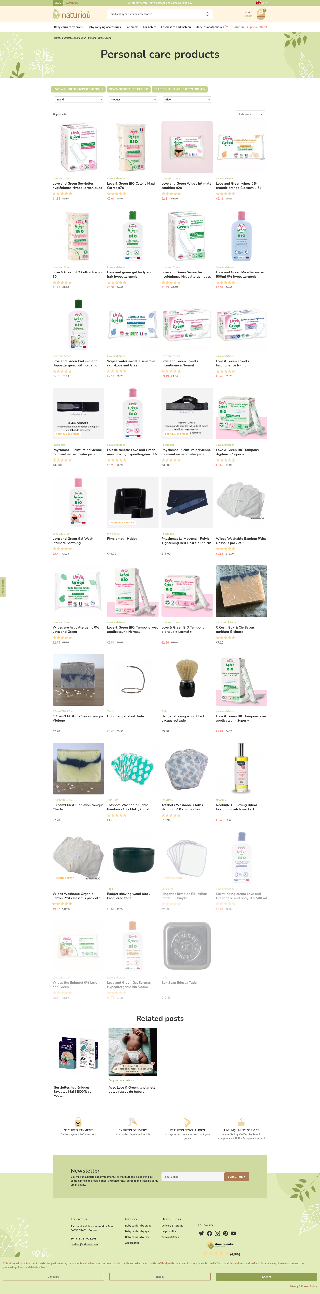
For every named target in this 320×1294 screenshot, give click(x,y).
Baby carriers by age (137, 1231)
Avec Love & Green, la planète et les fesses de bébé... (132, 1090)
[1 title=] (52, 193)
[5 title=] (61, 193)
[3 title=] (56, 193)
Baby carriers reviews (121, 1080)
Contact (72, 3)
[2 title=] (112, 194)
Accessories (132, 1242)
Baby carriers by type (137, 1237)
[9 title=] (69, 193)
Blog (57, 3)
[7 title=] (65, 193)
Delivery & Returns (172, 1225)
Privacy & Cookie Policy (303, 1286)
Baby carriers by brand (138, 1225)
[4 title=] (120, 194)
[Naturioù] (71, 13)
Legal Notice (168, 1231)
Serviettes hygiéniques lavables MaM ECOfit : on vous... (74, 1092)
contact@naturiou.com (84, 1244)
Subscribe (235, 1177)
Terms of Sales (170, 1237)
